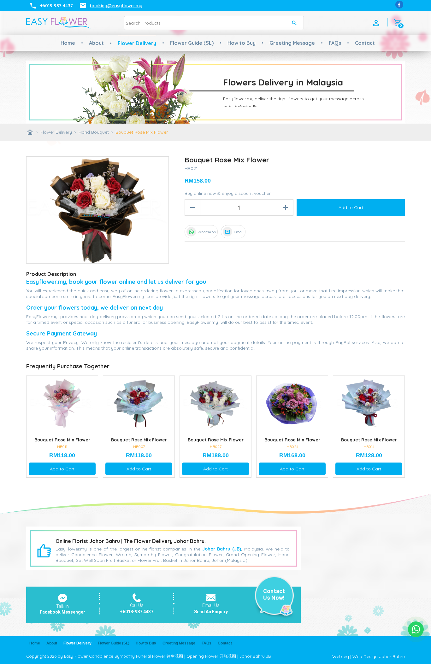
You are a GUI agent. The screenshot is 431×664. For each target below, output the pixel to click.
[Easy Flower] (399, 5)
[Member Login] (376, 23)
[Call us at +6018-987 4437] (137, 600)
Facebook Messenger (62, 611)
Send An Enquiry (211, 611)
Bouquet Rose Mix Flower (141, 132)
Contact (365, 43)
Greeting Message (292, 43)
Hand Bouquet (96, 132)
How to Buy (241, 43)
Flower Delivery (137, 43)
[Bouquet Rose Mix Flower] (97, 210)
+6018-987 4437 (136, 611)
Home (68, 43)
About (96, 43)
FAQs (335, 43)
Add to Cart (351, 207)
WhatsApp (207, 232)
